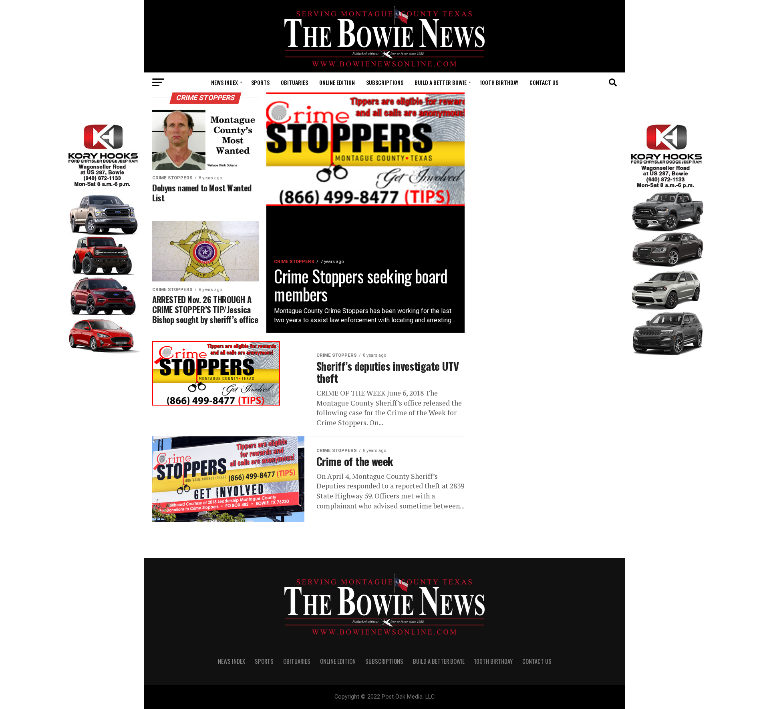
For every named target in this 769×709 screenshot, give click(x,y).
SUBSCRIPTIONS (384, 82)
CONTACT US (543, 82)
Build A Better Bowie (441, 82)
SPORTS (260, 82)
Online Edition (337, 82)
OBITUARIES (294, 82)
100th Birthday (499, 82)
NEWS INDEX (224, 82)
